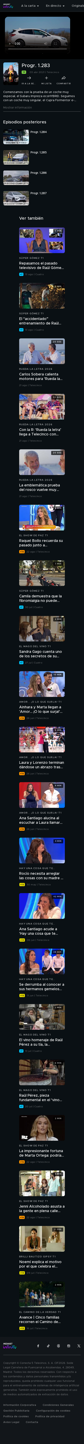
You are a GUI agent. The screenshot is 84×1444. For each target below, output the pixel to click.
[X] (79, 1346)
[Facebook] (38, 1346)
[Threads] (58, 1346)
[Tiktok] (48, 1346)
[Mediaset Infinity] (8, 5)
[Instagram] (69, 1346)
